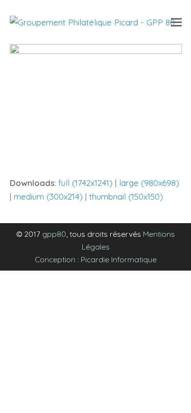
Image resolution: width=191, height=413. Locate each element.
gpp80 (54, 234)
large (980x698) (149, 183)
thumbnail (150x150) (126, 196)
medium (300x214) (48, 196)
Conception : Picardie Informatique (96, 259)
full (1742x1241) (85, 183)
